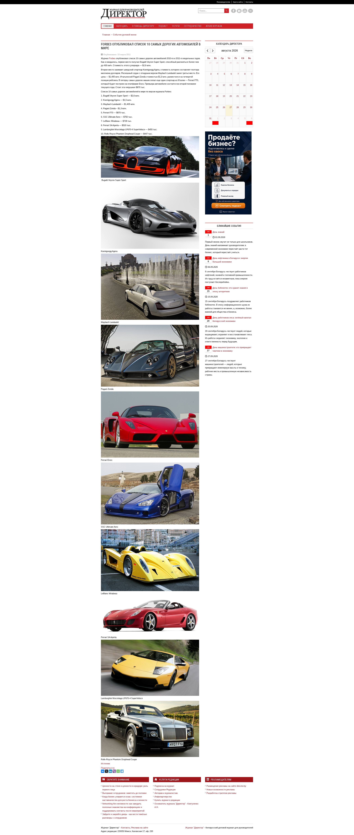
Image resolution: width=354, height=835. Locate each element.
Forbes (112, 58)
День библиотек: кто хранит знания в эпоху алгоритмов (230, 290)
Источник (105, 763)
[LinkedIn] (110, 771)
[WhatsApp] (118, 771)
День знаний (218, 232)
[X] (106, 771)
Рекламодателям (223, 2)
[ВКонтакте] (102, 771)
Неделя (248, 50)
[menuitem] (107, 26)
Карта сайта (238, 2)
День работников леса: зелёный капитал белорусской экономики (232, 319)
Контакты (249, 2)
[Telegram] (122, 771)
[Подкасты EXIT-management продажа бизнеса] (228, 173)
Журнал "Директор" (194, 827)
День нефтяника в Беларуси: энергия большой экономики (230, 260)
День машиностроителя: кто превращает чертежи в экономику (232, 349)
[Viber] (114, 771)
